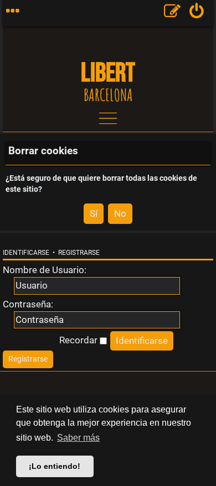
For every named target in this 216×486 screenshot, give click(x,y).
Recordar (79, 340)
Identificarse (26, 253)
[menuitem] (197, 13)
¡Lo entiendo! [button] (54, 466)
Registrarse (79, 253)
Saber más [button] (78, 437)
